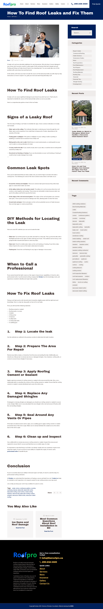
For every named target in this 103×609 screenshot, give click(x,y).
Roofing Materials (78, 72)
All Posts (14, 16)
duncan (15, 490)
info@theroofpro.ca (52, 558)
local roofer (83, 230)
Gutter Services (77, 55)
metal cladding (77, 238)
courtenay (10, 490)
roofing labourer (77, 267)
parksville (75, 256)
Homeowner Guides (78, 58)
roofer (86, 262)
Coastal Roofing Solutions (80, 212)
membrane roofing (78, 235)
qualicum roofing (77, 262)
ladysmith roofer (28, 490)
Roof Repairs (76, 67)
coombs (33, 488)
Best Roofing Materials (79, 206)
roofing (81, 265)
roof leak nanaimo (78, 276)
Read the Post (20, 528)
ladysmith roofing (12, 492)
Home (8, 16)
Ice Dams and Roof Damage (20, 523)
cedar (13, 488)
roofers (75, 265)
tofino (74, 282)
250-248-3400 (49, 562)
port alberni (76, 259)
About (42, 569)
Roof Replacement (78, 70)
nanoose (75, 253)
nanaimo (75, 244)
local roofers (21, 492)
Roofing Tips (76, 74)
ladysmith (20, 490)
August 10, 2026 (78, 127)
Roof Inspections (77, 63)
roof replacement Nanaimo (80, 279)
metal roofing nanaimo (79, 241)
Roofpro (41, 277)
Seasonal (75, 77)
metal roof (86, 238)
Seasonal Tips (77, 79)
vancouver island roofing (80, 291)
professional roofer (12, 451)
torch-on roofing (82, 282)
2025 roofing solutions (79, 204)
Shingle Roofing (77, 81)
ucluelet (9, 495)
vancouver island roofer (18, 495)
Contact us (55, 478)
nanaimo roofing (77, 247)
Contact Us (44, 583)
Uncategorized (77, 84)
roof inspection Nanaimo (80, 273)
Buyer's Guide (77, 51)
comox (17, 488)
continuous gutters (25, 488)
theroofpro (75, 129)
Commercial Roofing (78, 53)
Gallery (43, 581)
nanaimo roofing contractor (80, 250)
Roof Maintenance (78, 65)
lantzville (87, 227)
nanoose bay (16, 493)
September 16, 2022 (21, 519)
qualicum (84, 259)
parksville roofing (25, 493)
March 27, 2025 (50, 515)
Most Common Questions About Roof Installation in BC (48, 523)
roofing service (77, 270)
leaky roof (75, 230)
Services (43, 572)
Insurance (44, 578)
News (8, 60)
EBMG (71, 606)
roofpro (32, 493)
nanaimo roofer (84, 244)
